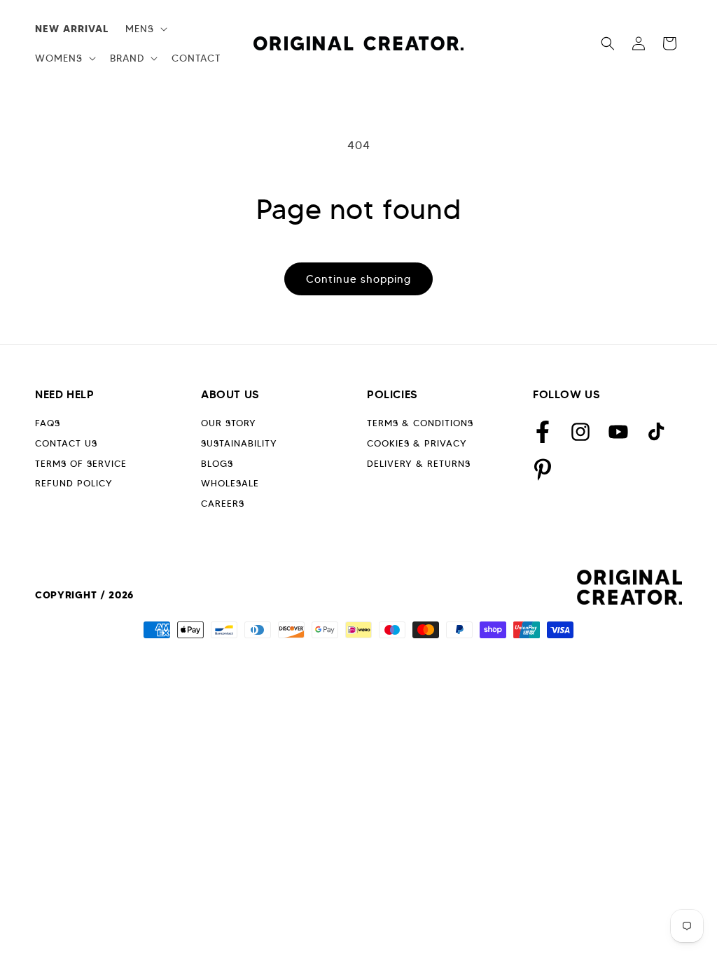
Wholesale (230, 483)
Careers (222, 503)
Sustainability (239, 443)
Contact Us (66, 443)
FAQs (47, 423)
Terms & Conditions (420, 423)
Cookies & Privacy (417, 443)
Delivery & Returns (419, 464)
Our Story (228, 423)
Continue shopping (358, 279)
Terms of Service (81, 464)
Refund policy (74, 483)
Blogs (217, 464)
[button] (145, 28)
